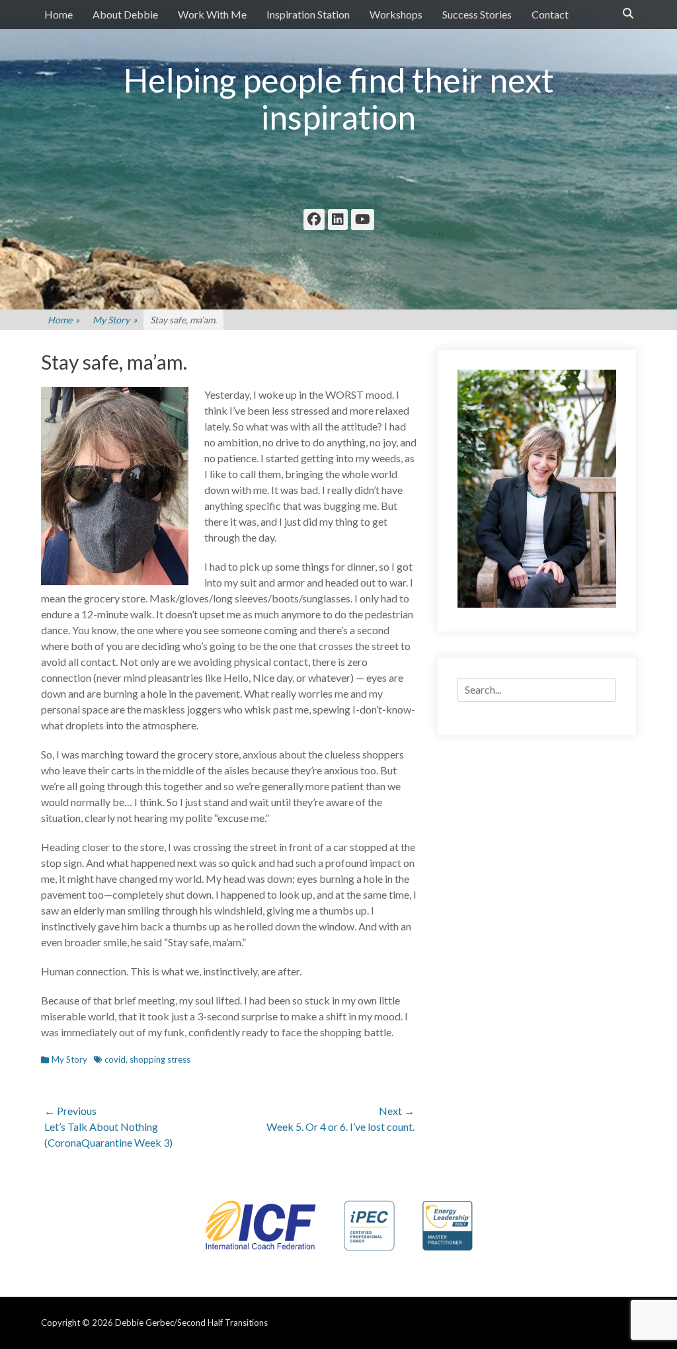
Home (58, 14)
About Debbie (125, 14)
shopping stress (160, 1059)
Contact (550, 14)
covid (115, 1059)
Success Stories (477, 14)
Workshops (396, 14)
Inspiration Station (308, 14)
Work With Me (212, 14)
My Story (115, 319)
